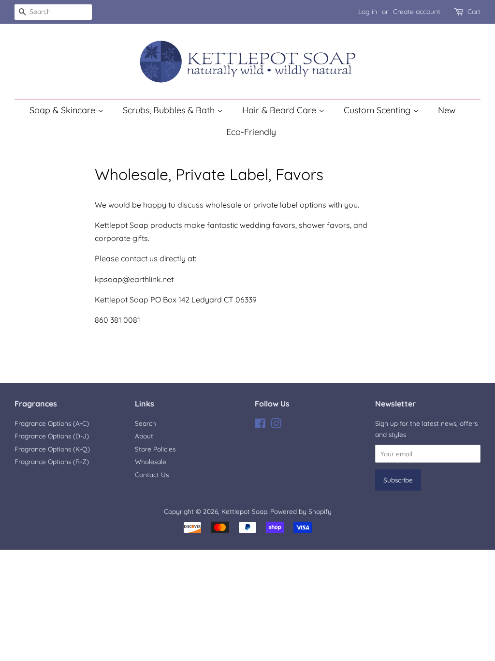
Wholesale (150, 461)
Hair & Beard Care (280, 110)
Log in (367, 11)
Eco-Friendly (251, 131)
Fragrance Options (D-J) (52, 436)
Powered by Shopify (301, 511)
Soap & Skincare (63, 110)
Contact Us (152, 474)
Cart (473, 11)
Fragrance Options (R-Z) (52, 461)
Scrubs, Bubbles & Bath (170, 110)
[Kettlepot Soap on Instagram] (276, 425)
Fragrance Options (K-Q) (52, 449)
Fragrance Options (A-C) (52, 423)
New (447, 110)
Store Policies (155, 449)
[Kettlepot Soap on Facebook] (260, 425)
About (144, 436)
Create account (416, 11)
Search (145, 423)
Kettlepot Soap (244, 511)
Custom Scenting (378, 110)
